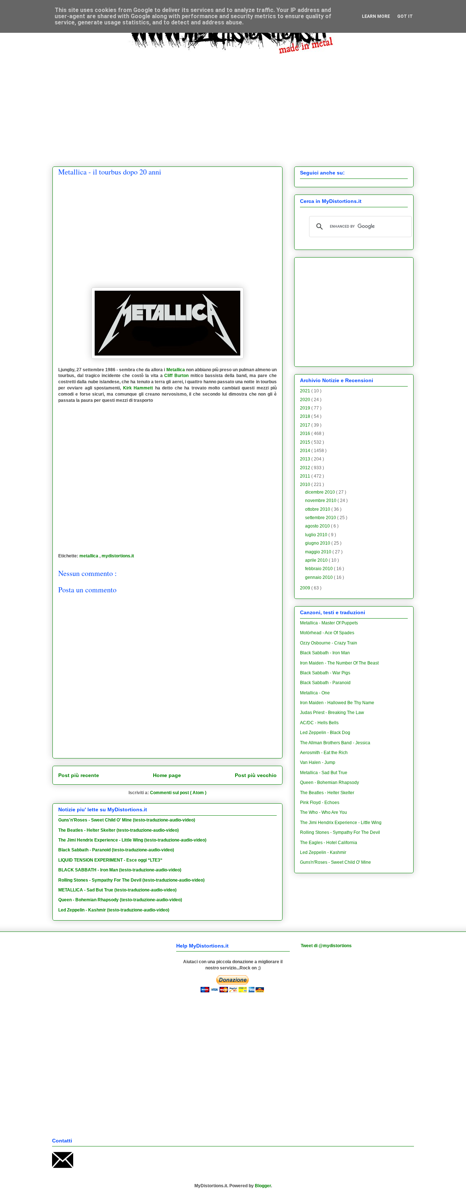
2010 (305, 484)
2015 (305, 442)
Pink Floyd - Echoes (319, 802)
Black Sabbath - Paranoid (325, 682)
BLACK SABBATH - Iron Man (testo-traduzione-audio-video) (119, 869)
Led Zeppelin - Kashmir (323, 852)
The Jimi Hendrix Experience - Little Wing (341, 822)
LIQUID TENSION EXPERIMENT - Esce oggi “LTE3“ (110, 860)
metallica (89, 555)
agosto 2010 (318, 526)
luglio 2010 (316, 534)
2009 (305, 588)
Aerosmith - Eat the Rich (324, 752)
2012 (305, 467)
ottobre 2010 (318, 509)
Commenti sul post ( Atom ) (178, 792)
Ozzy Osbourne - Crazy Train (328, 643)
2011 (305, 476)
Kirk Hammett (138, 388)
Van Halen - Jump (317, 762)
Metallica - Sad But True (323, 772)
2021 (305, 390)
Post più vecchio (256, 775)
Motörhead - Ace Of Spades (327, 632)
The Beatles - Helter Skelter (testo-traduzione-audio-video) (118, 830)
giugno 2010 (318, 543)
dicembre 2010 (320, 492)
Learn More (376, 16)
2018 (305, 416)
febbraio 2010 (319, 568)
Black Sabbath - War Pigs (325, 672)
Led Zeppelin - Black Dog (325, 732)
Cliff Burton (176, 375)
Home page (167, 775)
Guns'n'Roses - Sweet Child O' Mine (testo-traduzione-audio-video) (126, 820)
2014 (305, 450)
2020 (305, 399)
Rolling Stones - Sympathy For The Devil (340, 832)
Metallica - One (315, 692)
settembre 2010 (321, 517)
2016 (305, 433)
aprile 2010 (317, 560)
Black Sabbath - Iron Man (325, 652)
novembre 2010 (321, 500)
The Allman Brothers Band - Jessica (335, 742)
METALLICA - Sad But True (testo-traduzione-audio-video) (117, 890)
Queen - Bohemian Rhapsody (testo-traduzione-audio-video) (120, 899)
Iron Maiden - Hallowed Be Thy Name (337, 702)
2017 (305, 425)
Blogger (263, 1185)
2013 (305, 459)
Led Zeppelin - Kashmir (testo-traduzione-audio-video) (113, 910)
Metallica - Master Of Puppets (329, 623)
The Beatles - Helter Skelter (327, 792)
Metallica (175, 369)
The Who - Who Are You (323, 812)
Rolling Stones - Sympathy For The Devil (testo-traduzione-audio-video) (131, 880)
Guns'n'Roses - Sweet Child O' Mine (335, 862)
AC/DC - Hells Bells (319, 722)
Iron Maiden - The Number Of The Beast (339, 663)
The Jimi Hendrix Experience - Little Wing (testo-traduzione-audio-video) (132, 840)
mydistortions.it (118, 555)
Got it (405, 16)
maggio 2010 (318, 551)
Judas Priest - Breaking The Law (332, 712)
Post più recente (78, 775)
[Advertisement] (233, 105)
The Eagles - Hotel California (328, 842)
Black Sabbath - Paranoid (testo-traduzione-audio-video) (116, 849)
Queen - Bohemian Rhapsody (329, 782)
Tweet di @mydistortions (326, 945)
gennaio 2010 (319, 577)
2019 (305, 408)
